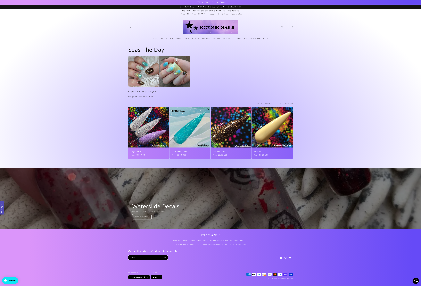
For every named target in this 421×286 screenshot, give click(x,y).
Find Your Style (141, 217)
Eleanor (257, 151)
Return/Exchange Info (238, 240)
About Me (176, 240)
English (155, 277)
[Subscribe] (165, 257)
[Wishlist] (286, 27)
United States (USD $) (138, 277)
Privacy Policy (195, 244)
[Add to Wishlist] (166, 109)
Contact (185, 240)
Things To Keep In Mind (199, 240)
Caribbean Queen (180, 151)
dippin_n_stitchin (136, 91)
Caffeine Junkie (220, 151)
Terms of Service (181, 244)
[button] (130, 27)
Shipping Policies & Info (219, 240)
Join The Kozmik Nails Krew (235, 244)
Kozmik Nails (277, 278)
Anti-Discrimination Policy (213, 244)
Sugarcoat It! (136, 151)
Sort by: (259, 103)
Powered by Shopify (287, 278)
